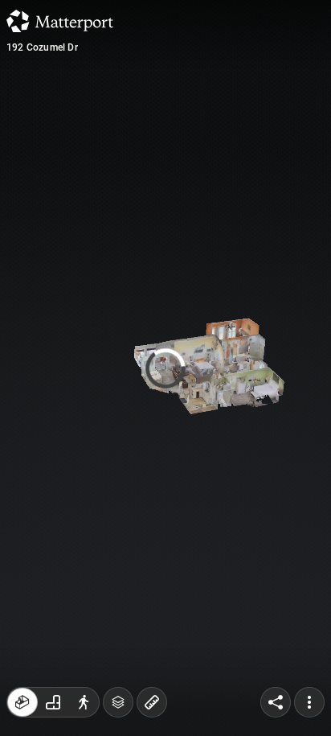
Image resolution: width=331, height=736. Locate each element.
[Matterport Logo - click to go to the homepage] (59, 20)
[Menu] (309, 702)
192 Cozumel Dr (42, 47)
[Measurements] (152, 702)
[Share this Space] (275, 702)
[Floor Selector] (118, 702)
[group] (53, 702)
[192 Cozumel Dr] (165, 368)
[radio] (22, 702)
